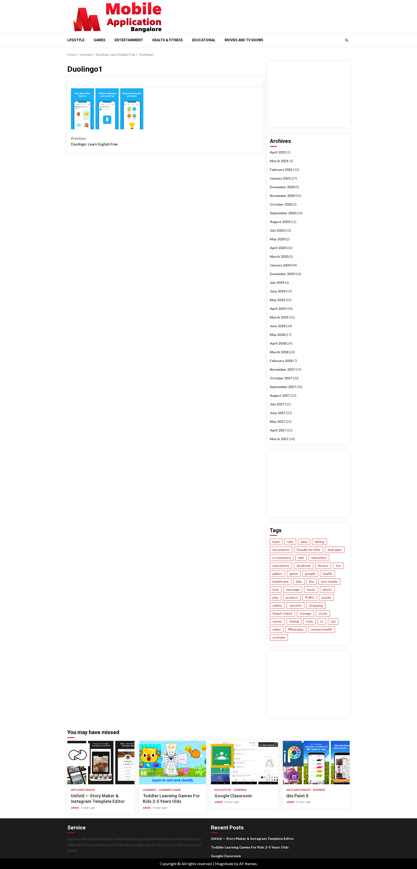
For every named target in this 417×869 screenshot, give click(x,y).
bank (276, 542)
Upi (333, 621)
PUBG (309, 597)
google (310, 573)
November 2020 (282, 196)
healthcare (280, 581)
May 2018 (277, 335)
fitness (323, 565)
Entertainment (129, 40)
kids (299, 581)
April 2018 (278, 343)
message (292, 589)
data (304, 542)
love (275, 589)
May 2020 (277, 239)
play (275, 597)
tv (321, 621)
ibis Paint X (316, 762)
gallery (277, 573)
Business (319, 789)
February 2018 (281, 361)
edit (301, 558)
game (294, 573)
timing (294, 621)
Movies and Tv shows (244, 40)
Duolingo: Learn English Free (94, 141)
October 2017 (281, 378)
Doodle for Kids (308, 550)
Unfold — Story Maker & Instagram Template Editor (100, 762)
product (292, 597)
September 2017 (283, 387)
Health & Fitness (167, 40)
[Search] (347, 40)
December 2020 (282, 187)
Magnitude (224, 863)
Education (223, 789)
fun (338, 565)
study (323, 613)
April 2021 (278, 152)
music (311, 589)
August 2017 (280, 395)
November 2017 (282, 369)
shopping (316, 605)
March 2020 (279, 256)
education (319, 558)
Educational (203, 40)
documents (281, 550)
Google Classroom (244, 762)
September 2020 (283, 213)
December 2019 (282, 274)
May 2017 (277, 421)
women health (321, 629)
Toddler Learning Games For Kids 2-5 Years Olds (172, 762)
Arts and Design (83, 789)
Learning (150, 789)
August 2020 (280, 222)
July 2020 (277, 230)
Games (99, 40)
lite (311, 581)
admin (75, 807)
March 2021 (279, 161)
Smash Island (282, 613)
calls (290, 542)
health (327, 573)
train (309, 621)
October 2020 (281, 204)
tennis (277, 621)
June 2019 (277, 291)
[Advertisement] (259, 15)
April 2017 (278, 430)
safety (277, 605)
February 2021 (281, 169)
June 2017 (277, 413)
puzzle (326, 597)
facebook (304, 565)
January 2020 (280, 265)
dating (319, 542)
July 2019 (277, 282)
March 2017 (279, 439)
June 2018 (277, 326)
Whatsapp (296, 629)
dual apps (334, 550)
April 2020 (278, 248)
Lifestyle (75, 40)
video (276, 629)
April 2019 (278, 308)
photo (327, 589)
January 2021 (280, 178)
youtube (278, 637)
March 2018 (279, 352)
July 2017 (277, 404)
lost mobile (329, 581)
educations (280, 565)
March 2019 (279, 317)
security (295, 605)
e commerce (281, 558)
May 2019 (277, 300)
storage (305, 613)
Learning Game (170, 789)
